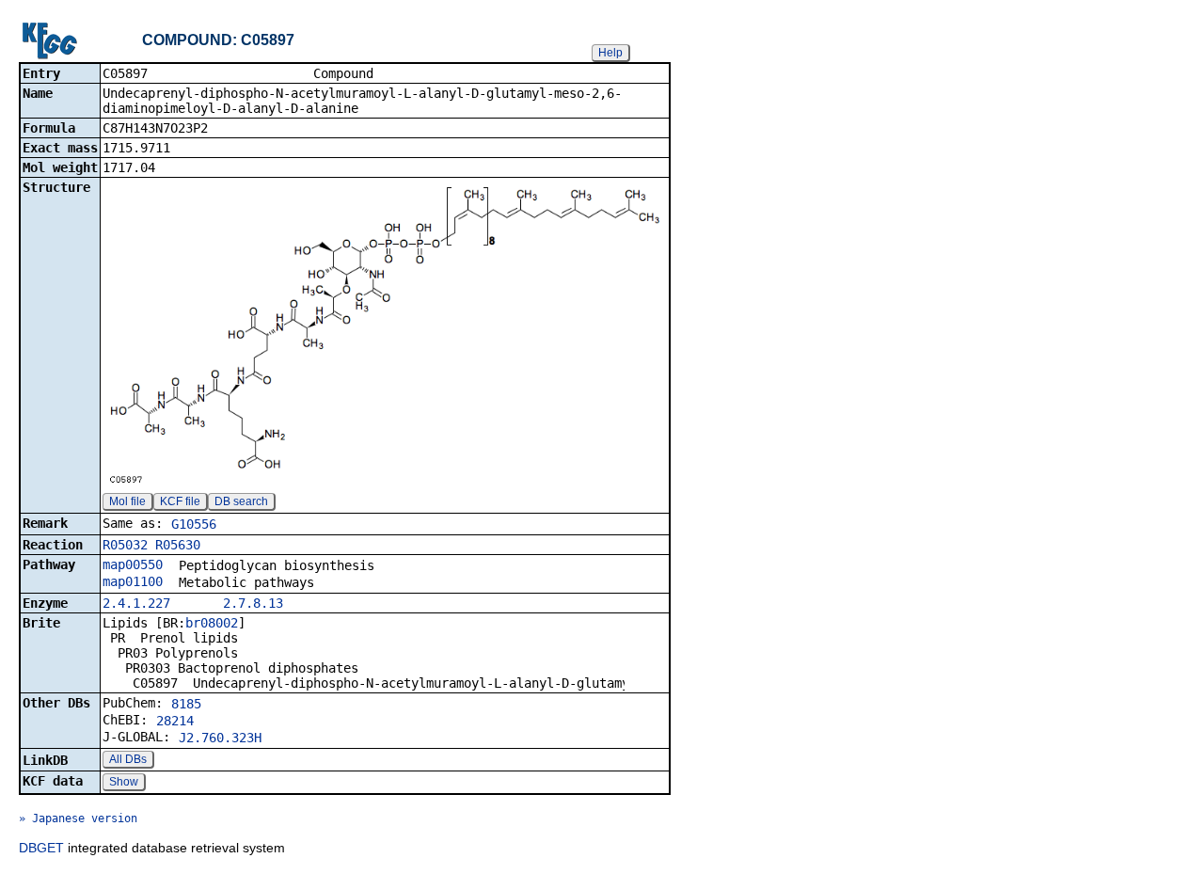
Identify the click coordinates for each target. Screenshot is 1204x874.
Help (610, 52)
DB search (241, 501)
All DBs (128, 759)
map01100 (133, 581)
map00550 (133, 564)
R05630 (177, 544)
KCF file (180, 501)
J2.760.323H (220, 737)
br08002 (211, 622)
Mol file (127, 501)
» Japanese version (78, 818)
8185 (186, 703)
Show (123, 781)
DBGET (41, 847)
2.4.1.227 (136, 603)
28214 (175, 720)
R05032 (125, 544)
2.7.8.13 (253, 603)
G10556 (193, 524)
